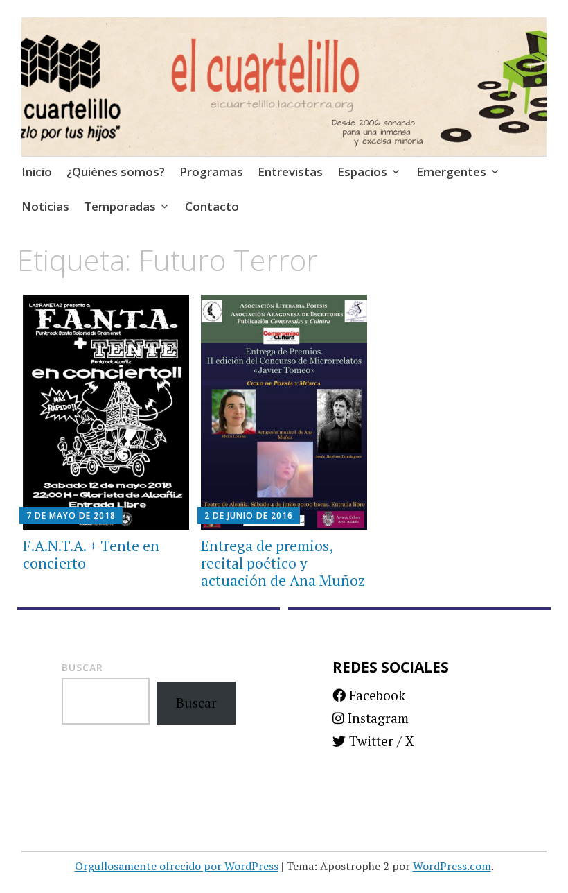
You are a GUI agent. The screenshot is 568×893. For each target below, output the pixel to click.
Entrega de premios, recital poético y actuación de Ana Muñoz (283, 563)
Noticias (45, 206)
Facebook (375, 695)
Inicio (36, 172)
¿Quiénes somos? (115, 172)
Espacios (362, 172)
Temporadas (120, 206)
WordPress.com (452, 866)
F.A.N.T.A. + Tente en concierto (91, 554)
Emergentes (451, 172)
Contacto (212, 206)
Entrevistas (290, 172)
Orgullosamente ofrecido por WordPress (176, 866)
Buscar (82, 667)
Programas (211, 172)
